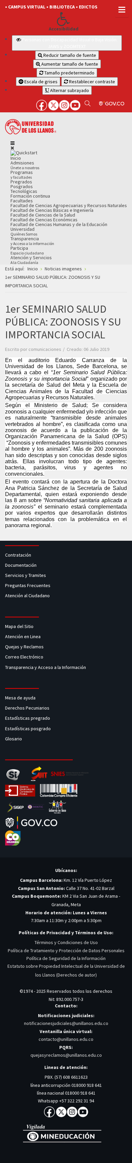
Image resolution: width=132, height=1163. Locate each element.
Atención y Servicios (31, 259)
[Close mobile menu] (12, 148)
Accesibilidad (64, 29)
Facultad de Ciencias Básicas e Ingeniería (51, 210)
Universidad (23, 231)
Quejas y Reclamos (25, 647)
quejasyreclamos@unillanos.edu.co (66, 1055)
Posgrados (21, 186)
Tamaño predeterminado (68, 73)
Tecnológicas (23, 191)
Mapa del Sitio (20, 626)
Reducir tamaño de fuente (69, 55)
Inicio (15, 158)
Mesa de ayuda (20, 698)
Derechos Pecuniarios (27, 708)
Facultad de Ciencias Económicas (44, 220)
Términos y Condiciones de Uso (66, 942)
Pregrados (21, 182)
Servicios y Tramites (26, 575)
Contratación (18, 555)
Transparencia (32, 241)
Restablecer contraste (91, 82)
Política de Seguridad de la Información (66, 958)
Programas (21, 174)
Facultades (21, 201)
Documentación (21, 565)
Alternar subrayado (69, 90)
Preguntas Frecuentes (27, 585)
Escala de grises (40, 82)
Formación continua (30, 196)
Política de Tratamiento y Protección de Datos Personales (66, 950)
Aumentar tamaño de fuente (69, 64)
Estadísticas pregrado (27, 718)
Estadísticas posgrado (28, 728)
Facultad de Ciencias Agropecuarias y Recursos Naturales (68, 205)
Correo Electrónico (25, 657)
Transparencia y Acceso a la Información (45, 667)
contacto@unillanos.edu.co (66, 1039)
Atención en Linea (23, 636)
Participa (27, 250)
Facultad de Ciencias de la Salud (42, 215)
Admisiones (24, 165)
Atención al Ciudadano (27, 595)
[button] (63, 19)
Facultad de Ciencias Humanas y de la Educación (58, 224)
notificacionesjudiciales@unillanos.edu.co (66, 1023)
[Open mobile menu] (12, 143)
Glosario (14, 739)
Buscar (87, 103)
